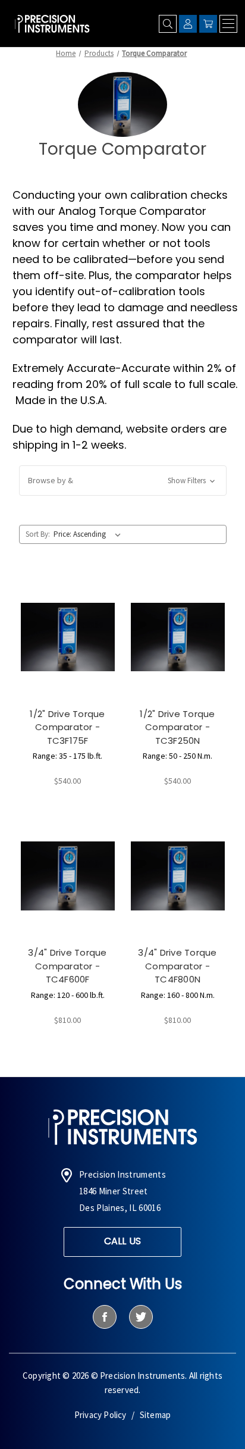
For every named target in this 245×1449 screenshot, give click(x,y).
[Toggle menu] (228, 24)
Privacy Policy (100, 1414)
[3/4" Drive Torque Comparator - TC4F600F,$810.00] (68, 876)
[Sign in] (188, 24)
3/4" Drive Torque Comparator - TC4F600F (67, 965)
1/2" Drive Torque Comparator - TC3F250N (177, 727)
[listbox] (89, 534)
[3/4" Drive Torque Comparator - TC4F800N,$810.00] (178, 876)
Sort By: (38, 534)
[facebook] (104, 1317)
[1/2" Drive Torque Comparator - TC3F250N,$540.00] (178, 637)
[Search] (168, 24)
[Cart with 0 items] (208, 24)
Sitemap (155, 1414)
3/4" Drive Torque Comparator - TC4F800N (177, 965)
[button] (123, 480)
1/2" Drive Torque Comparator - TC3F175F (67, 727)
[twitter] (140, 1317)
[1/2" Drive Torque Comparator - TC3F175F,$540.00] (68, 637)
